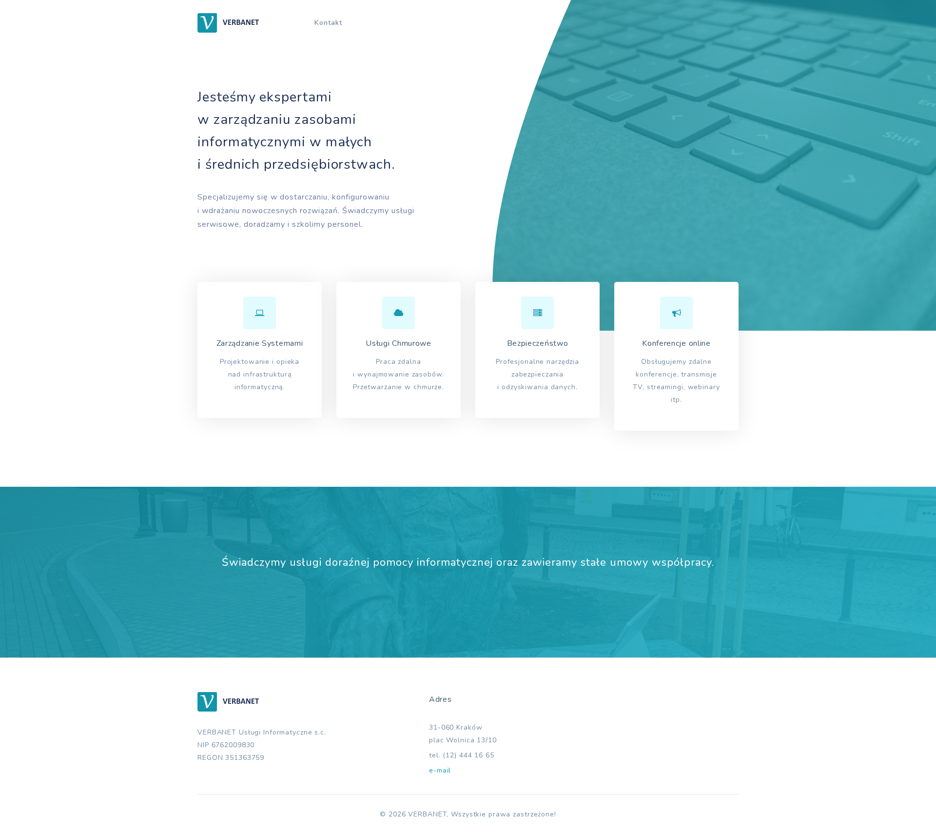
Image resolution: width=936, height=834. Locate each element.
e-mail (440, 770)
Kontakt (328, 22)
